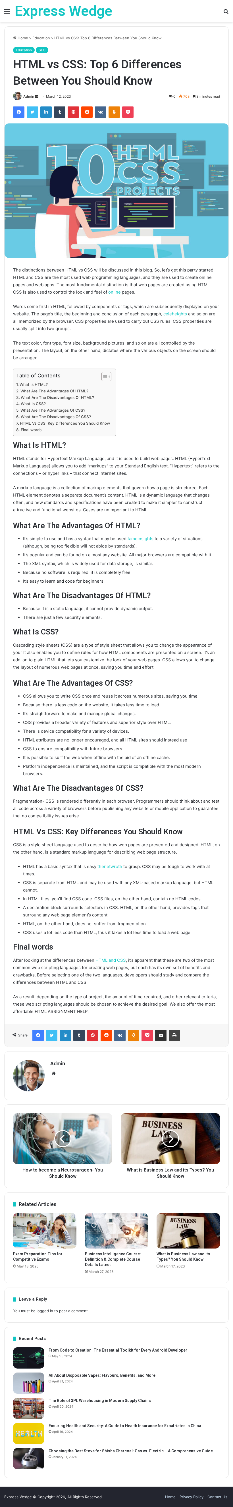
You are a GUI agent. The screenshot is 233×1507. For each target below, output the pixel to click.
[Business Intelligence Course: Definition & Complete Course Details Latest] (116, 1231)
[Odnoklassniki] (114, 112)
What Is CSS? (33, 403)
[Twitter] (32, 112)
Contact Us (217, 1497)
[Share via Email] (161, 1035)
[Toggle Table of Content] (103, 376)
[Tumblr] (59, 112)
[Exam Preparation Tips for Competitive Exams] (44, 1231)
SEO (42, 50)
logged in (45, 1311)
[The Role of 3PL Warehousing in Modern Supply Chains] (28, 1408)
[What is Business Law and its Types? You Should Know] (188, 1231)
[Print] (174, 1035)
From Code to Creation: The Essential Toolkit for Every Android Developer (118, 1350)
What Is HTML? (34, 384)
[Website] (53, 1073)
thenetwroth (109, 866)
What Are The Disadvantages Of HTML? (57, 397)
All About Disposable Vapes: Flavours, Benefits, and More (102, 1375)
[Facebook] (18, 112)
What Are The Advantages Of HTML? (54, 391)
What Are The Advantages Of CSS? (52, 410)
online (114, 292)
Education (41, 38)
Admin (28, 96)
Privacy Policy (191, 1497)
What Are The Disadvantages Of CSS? (56, 416)
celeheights (175, 314)
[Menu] (7, 13)
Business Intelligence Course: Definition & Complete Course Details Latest (113, 1259)
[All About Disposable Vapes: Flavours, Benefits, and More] (28, 1383)
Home (22, 38)
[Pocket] (128, 112)
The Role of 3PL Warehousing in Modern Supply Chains (100, 1400)
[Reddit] (87, 112)
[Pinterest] (73, 112)
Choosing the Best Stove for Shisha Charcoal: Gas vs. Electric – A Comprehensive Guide (131, 1451)
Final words (31, 429)
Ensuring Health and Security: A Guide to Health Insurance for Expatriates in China (125, 1425)
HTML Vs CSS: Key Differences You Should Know (65, 423)
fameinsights (140, 538)
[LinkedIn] (46, 112)
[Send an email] (36, 96)
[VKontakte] (100, 112)
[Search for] (226, 13)
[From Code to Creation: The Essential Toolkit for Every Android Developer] (28, 1358)
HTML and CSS (110, 960)
